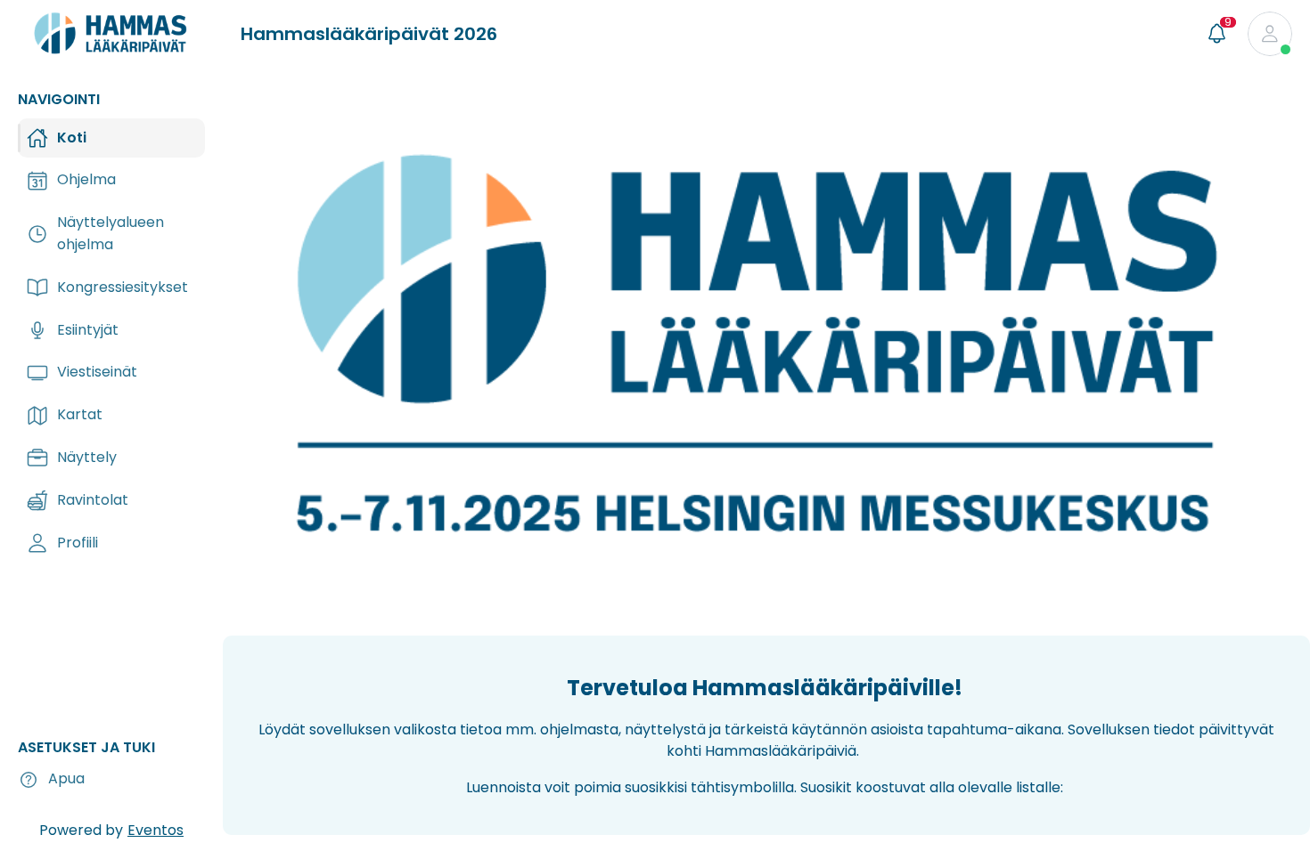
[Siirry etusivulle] (111, 40)
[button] (1270, 34)
